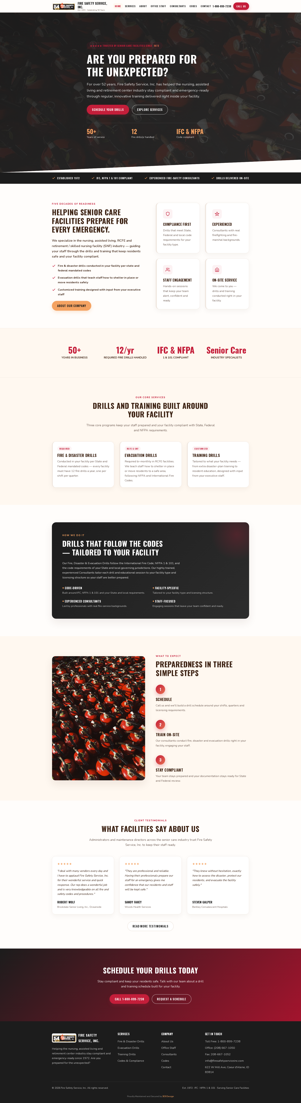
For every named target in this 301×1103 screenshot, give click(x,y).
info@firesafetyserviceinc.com (224, 1061)
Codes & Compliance (131, 1061)
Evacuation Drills (128, 1048)
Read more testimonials (150, 926)
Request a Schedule (171, 999)
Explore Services (150, 109)
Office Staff (158, 6)
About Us (167, 1041)
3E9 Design (168, 1096)
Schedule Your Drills (108, 109)
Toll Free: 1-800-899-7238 (222, 1041)
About (143, 6)
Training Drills (127, 1054)
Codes (193, 6)
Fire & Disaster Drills (131, 1041)
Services (130, 6)
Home (118, 6)
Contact (206, 6)
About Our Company (71, 306)
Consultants (178, 6)
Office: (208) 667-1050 (220, 1048)
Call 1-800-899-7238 (129, 999)
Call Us (241, 6)
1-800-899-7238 (222, 6)
